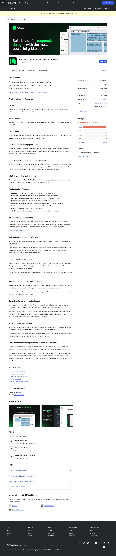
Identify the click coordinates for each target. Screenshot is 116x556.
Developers (51, 533)
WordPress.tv (52, 535)
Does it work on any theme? (18, 471)
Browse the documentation (28, 92)
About (8, 527)
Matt (92, 530)
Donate (72, 533)
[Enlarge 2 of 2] (70, 407)
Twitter (19, 392)
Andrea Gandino (49, 506)
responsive (97, 106)
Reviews (21, 70)
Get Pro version (43, 92)
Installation (31, 70)
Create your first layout (18, 371)
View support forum (84, 156)
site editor (104, 106)
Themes (30, 530)
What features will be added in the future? (22, 476)
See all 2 (105, 99)
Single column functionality (19, 376)
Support (104, 70)
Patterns (30, 535)
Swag (71, 535)
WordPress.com (95, 527)
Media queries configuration (20, 382)
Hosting (9, 533)
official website (19, 395)
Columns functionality (18, 374)
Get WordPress (108, 3)
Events (71, 530)
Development (43, 70)
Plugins (30, 533)
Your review (81, 142)
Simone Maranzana (18, 510)
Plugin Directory (11, 8)
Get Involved (73, 527)
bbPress (93, 533)
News (8, 530)
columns (97, 103)
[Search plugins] (24, 19)
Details (13, 70)
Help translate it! (72, 13)
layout (105, 103)
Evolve (23, 62)
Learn (50, 527)
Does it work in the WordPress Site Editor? (22, 481)
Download (103, 61)
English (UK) (26, 545)
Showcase (30, 527)
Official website (13, 92)
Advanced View (83, 111)
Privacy (9, 535)
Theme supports (16, 379)
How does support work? (17, 487)
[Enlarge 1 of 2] (38, 407)
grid (101, 103)
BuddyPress (94, 535)
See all (105, 142)
